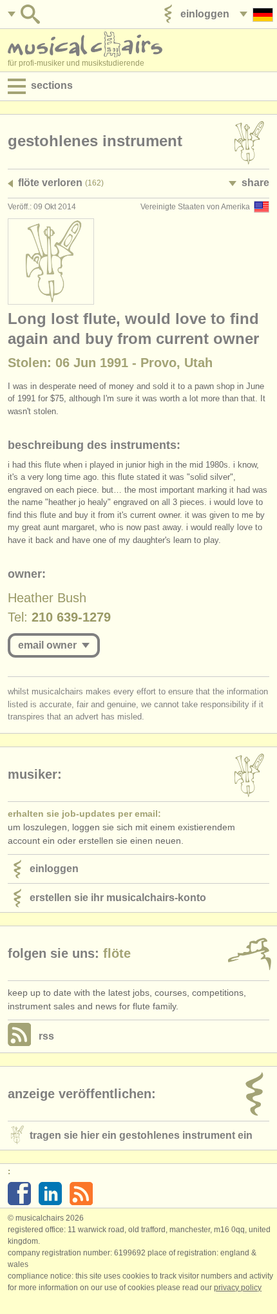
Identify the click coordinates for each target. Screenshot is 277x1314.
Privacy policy (238, 1287)
